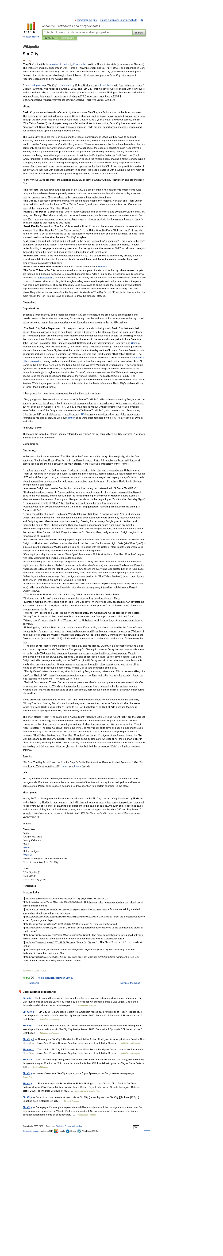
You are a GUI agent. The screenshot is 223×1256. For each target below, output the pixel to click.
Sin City (27, 1059)
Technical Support (63, 1126)
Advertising (77, 1126)
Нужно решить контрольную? (55, 977)
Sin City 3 (28, 1011)
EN (141, 20)
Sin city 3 (28, 1025)
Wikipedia (50, 38)
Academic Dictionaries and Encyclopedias (71, 26)
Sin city (27, 998)
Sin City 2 (28, 1039)
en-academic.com (30, 37)
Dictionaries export (31, 1131)
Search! (138, 32)
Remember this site (87, 20)
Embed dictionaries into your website (118, 20)
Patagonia (33, 982)
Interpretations (67, 38)
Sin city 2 (28, 1049)
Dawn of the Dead (130, 982)
